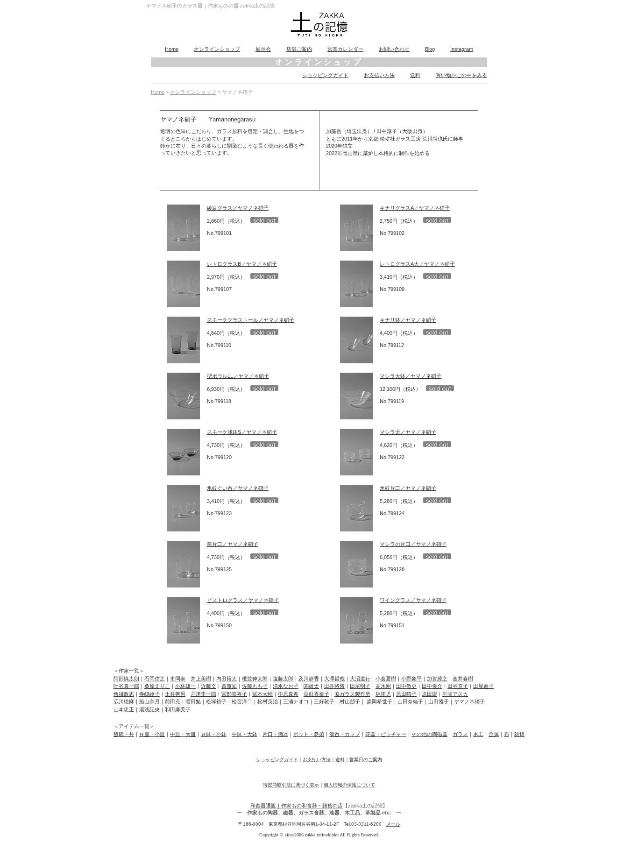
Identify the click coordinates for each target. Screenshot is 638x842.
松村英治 (267, 701)
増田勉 (193, 701)
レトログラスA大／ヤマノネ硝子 (417, 264)
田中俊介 (432, 686)
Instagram (461, 49)
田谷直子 (457, 686)
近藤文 (208, 686)
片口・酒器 (275, 734)
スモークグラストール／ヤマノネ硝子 (250, 320)
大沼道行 (360, 678)
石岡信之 (154, 678)
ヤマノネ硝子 (469, 701)
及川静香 (308, 678)
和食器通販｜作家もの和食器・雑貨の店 (296, 805)
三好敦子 (324, 701)
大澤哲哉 (334, 678)
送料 (415, 75)
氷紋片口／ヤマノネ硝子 (408, 488)
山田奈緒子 (410, 701)
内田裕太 (226, 678)
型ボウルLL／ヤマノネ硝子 (238, 376)
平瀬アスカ (455, 694)
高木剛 (383, 686)
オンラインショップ (217, 49)
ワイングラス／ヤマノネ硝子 (413, 600)
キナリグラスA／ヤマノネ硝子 (415, 208)
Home (171, 49)
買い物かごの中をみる (461, 75)
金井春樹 (463, 678)
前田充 (172, 701)
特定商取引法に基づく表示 (291, 784)
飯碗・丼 (123, 734)
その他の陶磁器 (429, 734)
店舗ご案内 (299, 49)
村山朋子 (350, 701)
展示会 (263, 49)
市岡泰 (177, 678)
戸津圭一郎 (203, 694)
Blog (430, 49)
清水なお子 (285, 686)
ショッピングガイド (325, 75)
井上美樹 (201, 678)
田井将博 (334, 686)
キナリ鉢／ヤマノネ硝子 (408, 320)
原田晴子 (406, 694)
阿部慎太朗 (126, 678)
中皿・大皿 (183, 734)
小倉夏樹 (386, 678)
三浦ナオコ (296, 701)
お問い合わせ (394, 49)
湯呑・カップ (344, 734)
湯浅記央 (149, 709)
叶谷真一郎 (126, 686)
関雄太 (311, 686)
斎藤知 (229, 686)
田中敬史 (406, 686)
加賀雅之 (437, 678)
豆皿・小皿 (152, 734)
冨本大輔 (262, 694)
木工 (478, 734)
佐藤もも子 (255, 686)
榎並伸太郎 (255, 678)
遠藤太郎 (283, 678)
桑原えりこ (157, 686)
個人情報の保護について (349, 784)
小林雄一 (185, 686)
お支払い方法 (379, 75)
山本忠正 (123, 709)
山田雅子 (438, 701)
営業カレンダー (345, 49)
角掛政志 (123, 694)
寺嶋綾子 (149, 694)
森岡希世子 (379, 701)
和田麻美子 (178, 709)
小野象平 (411, 678)
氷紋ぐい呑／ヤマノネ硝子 (238, 488)
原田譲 (429, 694)
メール (393, 824)
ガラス (460, 734)
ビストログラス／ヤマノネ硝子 (243, 600)
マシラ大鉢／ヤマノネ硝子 (410, 376)
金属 (494, 734)
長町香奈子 (316, 694)
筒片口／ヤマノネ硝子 (232, 544)
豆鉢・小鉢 (214, 734)
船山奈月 (149, 701)
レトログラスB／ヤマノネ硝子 (242, 264)
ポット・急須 (308, 734)
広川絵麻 (123, 701)
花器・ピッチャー (385, 734)
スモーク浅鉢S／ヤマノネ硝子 (242, 432)
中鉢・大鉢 (244, 734)
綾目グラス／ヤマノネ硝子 (238, 208)
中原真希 (288, 694)
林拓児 (383, 694)
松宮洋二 (242, 701)
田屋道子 (483, 686)
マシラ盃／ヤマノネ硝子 (408, 432)
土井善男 (175, 694)
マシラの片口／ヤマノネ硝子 (413, 544)
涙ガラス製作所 (352, 694)
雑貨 (519, 734)
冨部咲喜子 (234, 694)
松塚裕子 (216, 701)
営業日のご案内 (365, 759)
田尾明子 (360, 686)
